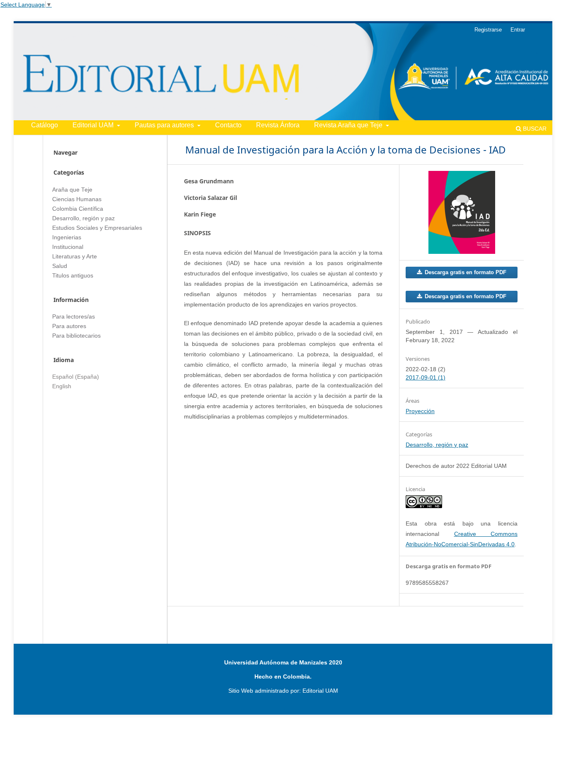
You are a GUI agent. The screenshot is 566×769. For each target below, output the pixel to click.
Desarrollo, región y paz (437, 444)
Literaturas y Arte (74, 256)
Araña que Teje (72, 190)
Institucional (67, 247)
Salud (59, 266)
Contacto (228, 125)
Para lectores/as (73, 317)
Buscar (534, 128)
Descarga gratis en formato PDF (464, 272)
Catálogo (44, 125)
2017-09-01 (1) (425, 377)
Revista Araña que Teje (349, 125)
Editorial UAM (94, 125)
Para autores (69, 326)
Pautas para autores (165, 125)
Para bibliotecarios (76, 336)
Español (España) (75, 377)
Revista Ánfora (278, 125)
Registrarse (488, 30)
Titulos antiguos (72, 276)
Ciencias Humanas (77, 199)
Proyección (420, 411)
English (61, 386)
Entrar (517, 30)
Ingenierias (66, 237)
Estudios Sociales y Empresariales (97, 228)
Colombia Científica (77, 209)
